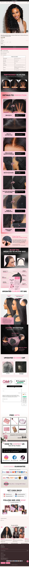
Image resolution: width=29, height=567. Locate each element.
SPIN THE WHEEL (17, 278)
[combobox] (16, 284)
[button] (1, 2)
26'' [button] (10, 42)
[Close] (19, 277)
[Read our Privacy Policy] (19, 288)
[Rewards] (28, 561)
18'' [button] (4, 42)
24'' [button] (7, 42)
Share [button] (3, 520)
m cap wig (17, 68)
